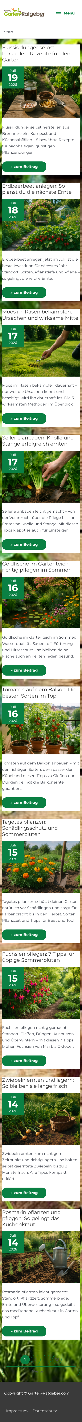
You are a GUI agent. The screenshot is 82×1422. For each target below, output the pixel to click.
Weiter (41, 1371)
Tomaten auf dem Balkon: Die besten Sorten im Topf (39, 692)
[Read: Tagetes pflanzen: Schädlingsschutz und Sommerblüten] (41, 866)
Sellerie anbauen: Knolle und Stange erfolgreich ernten (38, 441)
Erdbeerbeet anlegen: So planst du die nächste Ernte (37, 189)
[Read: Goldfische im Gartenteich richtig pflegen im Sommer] (41, 602)
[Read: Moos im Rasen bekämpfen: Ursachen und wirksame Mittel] (41, 350)
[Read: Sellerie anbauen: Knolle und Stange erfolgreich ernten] (41, 476)
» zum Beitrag (24, 165)
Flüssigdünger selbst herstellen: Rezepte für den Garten (36, 53)
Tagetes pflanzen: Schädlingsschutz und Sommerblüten (30, 828)
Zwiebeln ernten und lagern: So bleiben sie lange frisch (38, 1083)
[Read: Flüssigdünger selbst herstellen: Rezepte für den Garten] (41, 92)
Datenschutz (45, 1410)
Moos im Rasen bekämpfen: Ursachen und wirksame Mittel (41, 315)
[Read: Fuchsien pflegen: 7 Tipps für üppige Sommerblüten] (41, 992)
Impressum (17, 1410)
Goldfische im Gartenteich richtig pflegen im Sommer (36, 567)
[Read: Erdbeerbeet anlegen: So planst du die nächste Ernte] (41, 224)
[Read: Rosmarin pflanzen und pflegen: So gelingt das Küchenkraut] (41, 1256)
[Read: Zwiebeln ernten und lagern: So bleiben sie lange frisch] (41, 1118)
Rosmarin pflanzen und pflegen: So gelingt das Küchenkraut (31, 1218)
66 (57, 1359)
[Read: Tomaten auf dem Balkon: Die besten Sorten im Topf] (41, 728)
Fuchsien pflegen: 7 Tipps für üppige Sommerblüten (38, 957)
